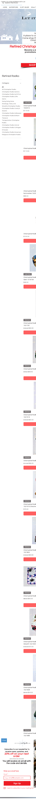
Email (6, 774)
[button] (4, 740)
